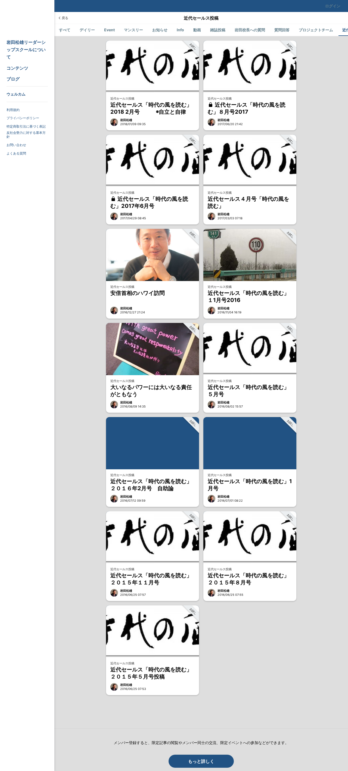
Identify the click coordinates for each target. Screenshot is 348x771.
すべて (64, 29)
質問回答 (282, 29)
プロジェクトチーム (316, 29)
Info (180, 29)
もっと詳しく (201, 761)
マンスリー (133, 29)
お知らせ (159, 29)
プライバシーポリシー (23, 118)
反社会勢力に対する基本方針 (26, 135)
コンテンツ (17, 68)
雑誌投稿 (217, 29)
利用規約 (13, 110)
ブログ (13, 79)
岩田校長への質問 (250, 29)
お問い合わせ (16, 145)
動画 (197, 29)
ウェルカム (16, 94)
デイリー (87, 29)
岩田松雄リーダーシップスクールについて (26, 49)
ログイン (332, 6)
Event (109, 29)
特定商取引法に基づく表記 (26, 126)
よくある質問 (16, 153)
